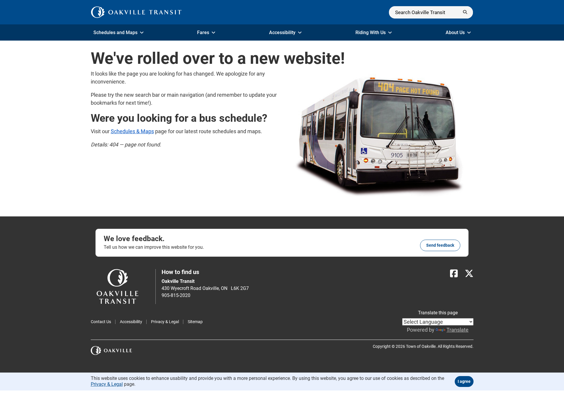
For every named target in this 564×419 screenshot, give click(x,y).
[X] (469, 273)
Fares (203, 32)
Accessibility (282, 32)
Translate (457, 330)
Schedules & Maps (132, 131)
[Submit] (465, 12)
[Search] (431, 12)
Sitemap (195, 321)
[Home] (136, 12)
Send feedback (440, 245)
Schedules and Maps (115, 32)
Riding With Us (370, 32)
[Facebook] (454, 273)
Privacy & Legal (165, 321)
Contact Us (101, 321)
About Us (455, 32)
